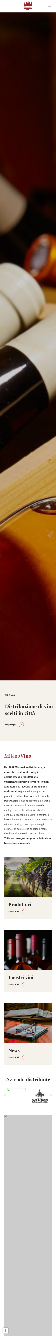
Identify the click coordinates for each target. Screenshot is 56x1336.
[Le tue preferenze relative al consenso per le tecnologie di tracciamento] (5, 1331)
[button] (51, 1096)
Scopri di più (10, 725)
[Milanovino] (28, 6)
